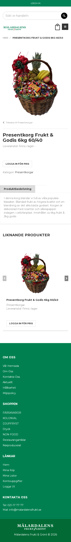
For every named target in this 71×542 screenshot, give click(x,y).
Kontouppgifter (12, 481)
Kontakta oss (11, 376)
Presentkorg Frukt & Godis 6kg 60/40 (32, 300)
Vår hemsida (11, 366)
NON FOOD (10, 434)
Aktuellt (8, 382)
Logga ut (9, 486)
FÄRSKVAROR (12, 412)
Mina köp (9, 470)
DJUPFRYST (11, 423)
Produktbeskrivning (17, 189)
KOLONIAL (10, 418)
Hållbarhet (9, 387)
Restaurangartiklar (14, 440)
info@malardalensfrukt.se (25, 509)
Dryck (6, 429)
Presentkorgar (24, 172)
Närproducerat (12, 445)
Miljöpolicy (9, 393)
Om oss (8, 371)
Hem (5, 37)
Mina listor (10, 475)
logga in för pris (17, 163)
